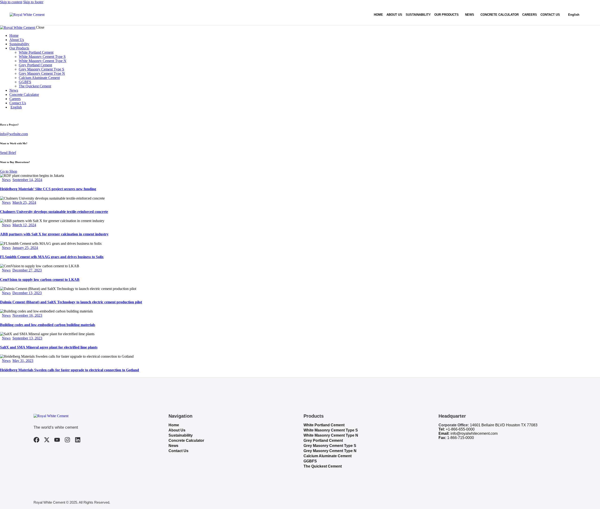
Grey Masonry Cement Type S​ (330, 446)
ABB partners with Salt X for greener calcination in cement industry (54, 234)
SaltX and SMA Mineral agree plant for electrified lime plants (49, 347)
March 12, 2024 (24, 225)
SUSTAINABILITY (418, 14)
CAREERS (529, 14)
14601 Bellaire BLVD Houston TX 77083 (503, 425)
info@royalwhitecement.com (474, 433)
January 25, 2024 (25, 248)
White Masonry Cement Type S (331, 430)
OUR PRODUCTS (446, 14)
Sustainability (181, 435)
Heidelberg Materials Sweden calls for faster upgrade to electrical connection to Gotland (69, 370)
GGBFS (310, 461)
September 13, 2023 (27, 338)
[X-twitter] (47, 440)
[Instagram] (67, 440)
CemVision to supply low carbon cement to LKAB (39, 280)
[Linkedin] (78, 440)
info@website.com (14, 134)
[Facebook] (36, 440)
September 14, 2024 (27, 180)
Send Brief (8, 153)
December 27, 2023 (27, 270)
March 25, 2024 (24, 202)
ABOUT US (394, 14)
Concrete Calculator (186, 440)
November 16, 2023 (27, 315)
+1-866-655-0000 (460, 429)
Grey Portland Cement (323, 440)
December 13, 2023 (27, 293)
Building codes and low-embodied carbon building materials (47, 325)
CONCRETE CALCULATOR (499, 14)
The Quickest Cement (323, 466)
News (6, 180)
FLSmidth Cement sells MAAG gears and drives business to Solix (52, 257)
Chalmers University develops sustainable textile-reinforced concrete (54, 212)
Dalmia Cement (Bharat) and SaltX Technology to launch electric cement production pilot (71, 302)
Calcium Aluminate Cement (328, 456)
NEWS (469, 14)
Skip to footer (33, 2)
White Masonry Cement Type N (331, 435)
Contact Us (178, 451)
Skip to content (11, 2)
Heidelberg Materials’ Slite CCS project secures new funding (48, 189)
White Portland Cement (324, 425)
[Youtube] (57, 440)
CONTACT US (550, 14)
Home (174, 425)
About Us (177, 430)
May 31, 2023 (22, 361)
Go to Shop (8, 171)
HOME (378, 14)
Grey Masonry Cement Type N (330, 451)
